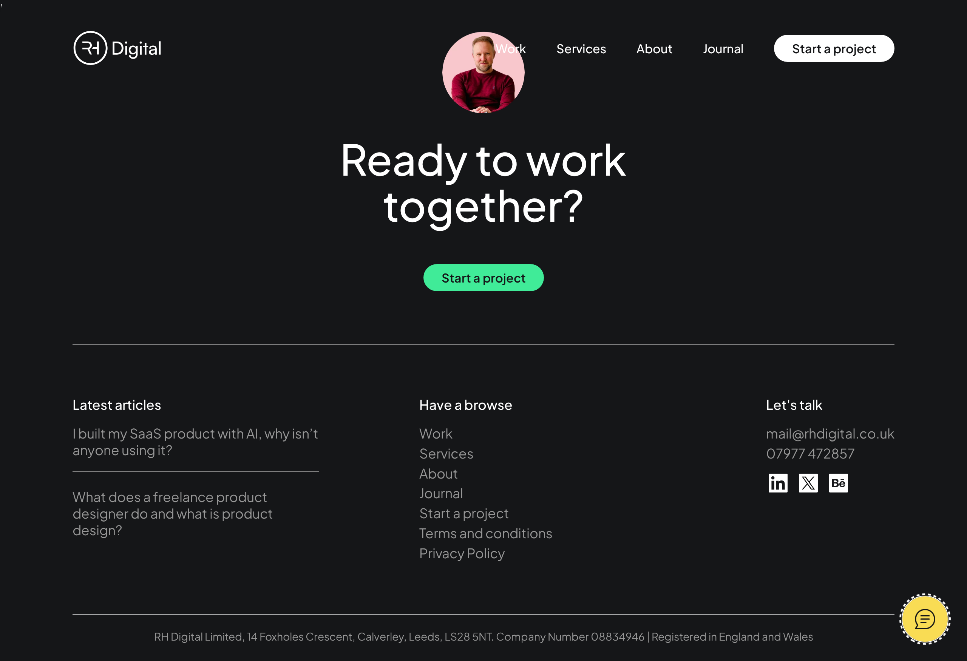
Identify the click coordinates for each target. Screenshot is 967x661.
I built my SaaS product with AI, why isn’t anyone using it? (195, 441)
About (654, 48)
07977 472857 (810, 453)
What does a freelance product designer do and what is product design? (173, 513)
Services (581, 48)
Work (511, 48)
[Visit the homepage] (117, 48)
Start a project (834, 48)
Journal (723, 48)
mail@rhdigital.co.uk (830, 433)
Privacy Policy (462, 552)
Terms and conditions (486, 532)
